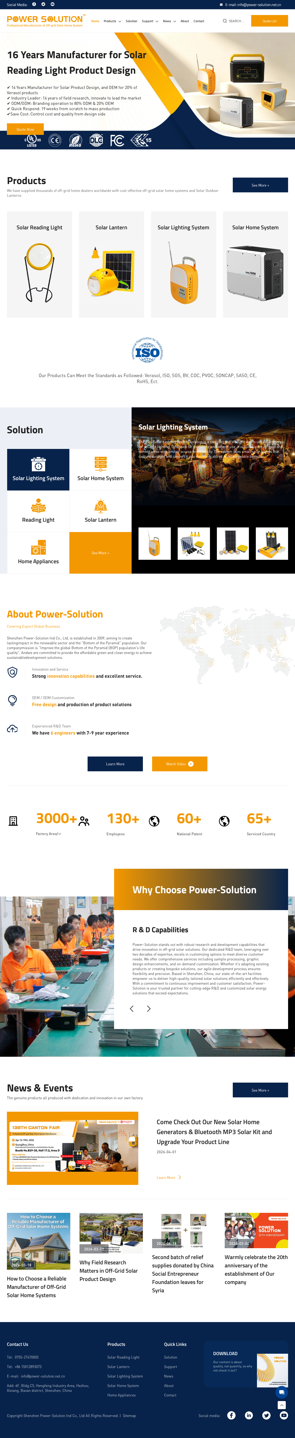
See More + (260, 185)
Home (95, 20)
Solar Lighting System (125, 1376)
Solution (131, 20)
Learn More (39, 293)
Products (110, 20)
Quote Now (25, 129)
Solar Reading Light (123, 1357)
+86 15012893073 (28, 1366)
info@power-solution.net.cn (43, 1376)
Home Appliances (121, 1395)
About (185, 20)
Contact (199, 20)
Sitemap (129, 1415)
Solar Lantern (118, 1366)
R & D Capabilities (160, 929)
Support (147, 20)
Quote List (270, 20)
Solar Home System (123, 1385)
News (167, 20)
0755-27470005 (26, 1357)
